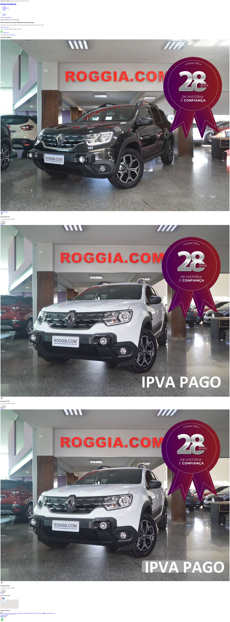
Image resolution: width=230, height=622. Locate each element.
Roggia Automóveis (8, 4)
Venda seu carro (6, 7)
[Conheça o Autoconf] (3, 617)
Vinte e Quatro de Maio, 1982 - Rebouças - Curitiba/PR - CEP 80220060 (15, 613)
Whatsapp (10, 17)
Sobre (4, 10)
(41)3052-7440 (6, 32)
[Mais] (0, 12)
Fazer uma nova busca (4, 27)
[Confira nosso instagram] (1, 599)
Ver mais (2, 224)
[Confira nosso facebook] (4, 599)
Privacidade (6, 615)
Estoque (4, 6)
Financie (4, 9)
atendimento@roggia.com (50, 613)
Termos (1, 615)
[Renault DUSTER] (115, 311)
